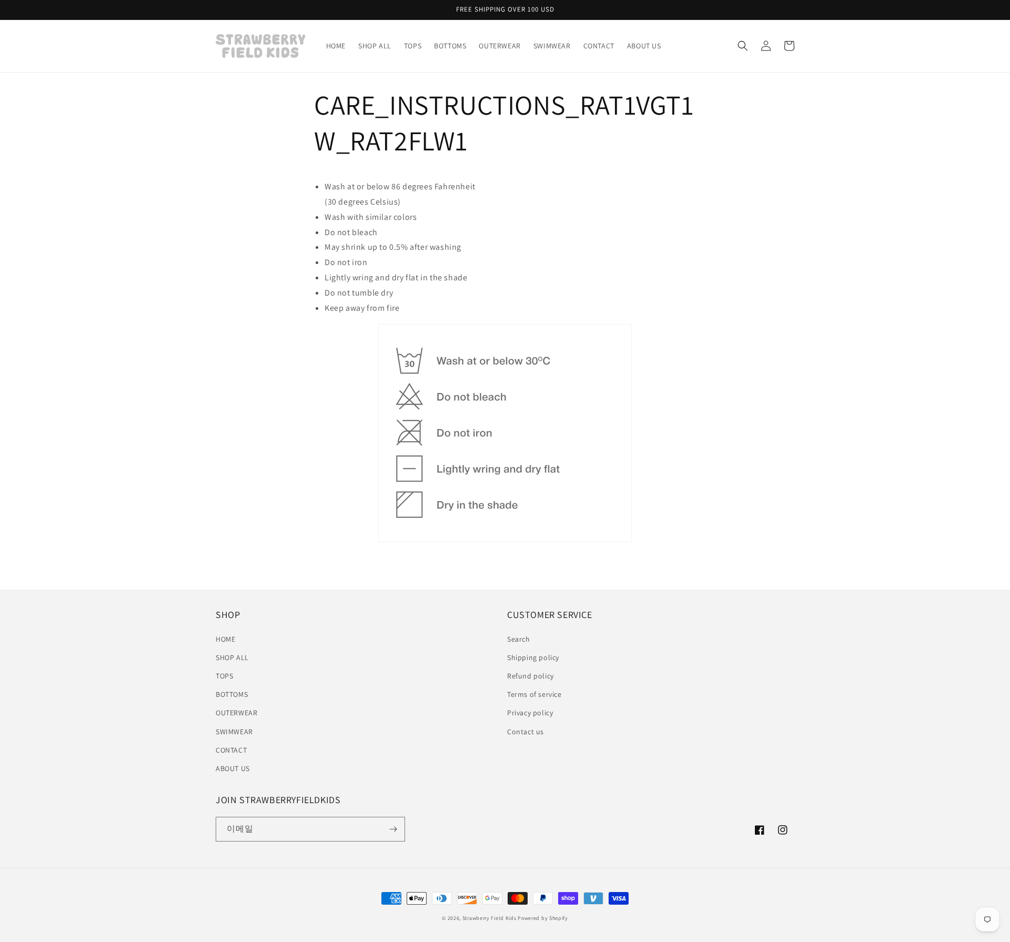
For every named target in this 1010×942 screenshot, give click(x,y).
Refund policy (530, 676)
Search (518, 639)
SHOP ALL (232, 657)
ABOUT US (233, 768)
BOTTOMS (232, 694)
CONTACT (231, 750)
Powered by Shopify (543, 918)
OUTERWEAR (236, 712)
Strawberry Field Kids (489, 918)
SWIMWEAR (234, 731)
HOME (225, 639)
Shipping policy (533, 657)
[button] (742, 45)
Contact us (525, 731)
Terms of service (534, 694)
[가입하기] (393, 829)
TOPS (224, 676)
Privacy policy (530, 712)
